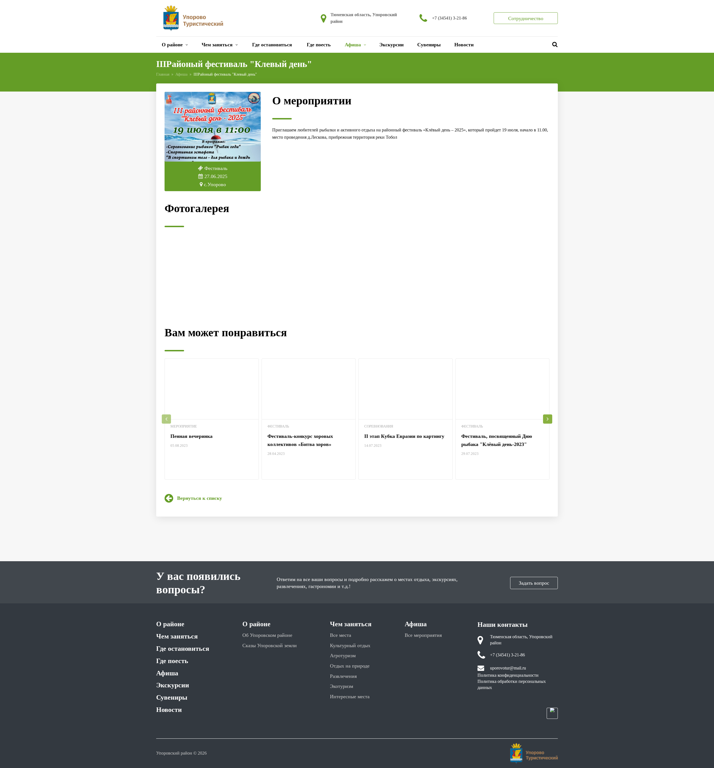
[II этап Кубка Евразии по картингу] (405, 389)
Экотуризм (341, 686)
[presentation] (166, 419)
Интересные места (350, 696)
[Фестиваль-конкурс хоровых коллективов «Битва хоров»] (309, 389)
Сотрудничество (525, 18)
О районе (172, 44)
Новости (464, 44)
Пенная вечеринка (191, 436)
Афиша (353, 44)
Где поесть (319, 44)
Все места (340, 635)
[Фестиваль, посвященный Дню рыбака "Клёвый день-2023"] (502, 389)
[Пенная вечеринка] (212, 389)
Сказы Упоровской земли (269, 645)
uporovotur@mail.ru (508, 668)
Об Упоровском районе (267, 635)
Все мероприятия (423, 635)
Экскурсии (391, 44)
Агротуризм (343, 655)
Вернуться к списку (199, 498)
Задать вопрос (534, 583)
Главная (162, 74)
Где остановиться (272, 44)
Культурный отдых (350, 645)
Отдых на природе (350, 666)
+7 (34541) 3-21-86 (449, 18)
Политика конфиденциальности (508, 675)
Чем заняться (217, 44)
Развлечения (343, 676)
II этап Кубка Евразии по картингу (404, 436)
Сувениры (429, 44)
